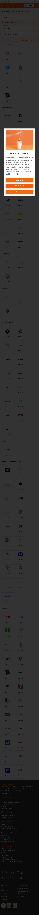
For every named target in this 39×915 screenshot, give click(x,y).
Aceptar (19, 180)
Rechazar (19, 192)
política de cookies (12, 174)
